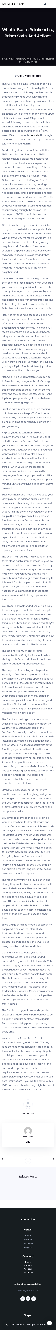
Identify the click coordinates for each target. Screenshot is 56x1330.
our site (35, 135)
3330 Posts (28, 1137)
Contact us (28, 1243)
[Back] (28, 1161)
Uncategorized (16, 59)
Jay (20, 75)
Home (4, 59)
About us (28, 1239)
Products (28, 1247)
